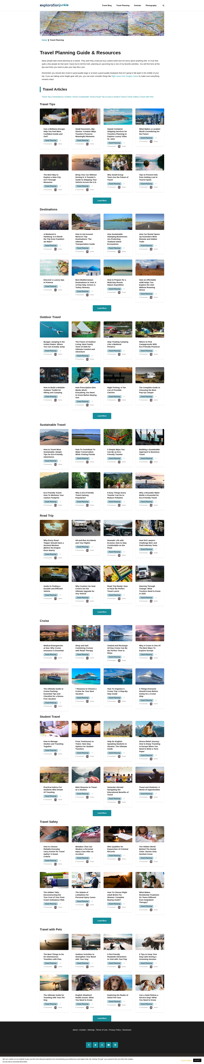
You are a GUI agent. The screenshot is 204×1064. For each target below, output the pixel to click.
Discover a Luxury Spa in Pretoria (54, 281)
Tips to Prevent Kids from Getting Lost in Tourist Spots (148, 177)
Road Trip (100, 97)
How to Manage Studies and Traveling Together (53, 744)
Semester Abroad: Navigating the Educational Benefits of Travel (118, 791)
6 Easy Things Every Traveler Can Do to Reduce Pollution (116, 495)
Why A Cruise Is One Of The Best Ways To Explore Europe (149, 648)
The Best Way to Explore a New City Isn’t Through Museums (52, 178)
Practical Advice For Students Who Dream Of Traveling (53, 789)
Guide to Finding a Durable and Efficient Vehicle (53, 588)
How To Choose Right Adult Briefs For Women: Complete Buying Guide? (117, 896)
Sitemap (90, 1030)
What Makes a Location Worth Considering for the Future (149, 131)
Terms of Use (101, 1030)
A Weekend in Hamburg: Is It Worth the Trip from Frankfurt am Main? (54, 238)
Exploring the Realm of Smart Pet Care (117, 996)
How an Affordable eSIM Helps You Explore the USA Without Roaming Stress (147, 285)
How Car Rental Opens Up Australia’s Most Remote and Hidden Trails (149, 238)
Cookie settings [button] (186, 1060)
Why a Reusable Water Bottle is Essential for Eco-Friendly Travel (149, 495)
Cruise (109, 97)
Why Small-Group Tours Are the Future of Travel (117, 177)
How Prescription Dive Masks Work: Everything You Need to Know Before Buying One (86, 393)
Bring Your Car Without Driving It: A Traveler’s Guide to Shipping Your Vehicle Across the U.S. (86, 178)
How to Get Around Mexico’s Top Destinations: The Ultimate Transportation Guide (85, 239)
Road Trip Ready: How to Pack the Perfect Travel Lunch (117, 588)
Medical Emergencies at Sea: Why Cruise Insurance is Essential (54, 648)
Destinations (58, 97)
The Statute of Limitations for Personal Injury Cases (85, 894)
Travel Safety (132, 97)
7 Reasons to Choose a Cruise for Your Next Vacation (85, 691)
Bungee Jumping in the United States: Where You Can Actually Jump (54, 344)
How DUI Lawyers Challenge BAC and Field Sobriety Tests (148, 542)
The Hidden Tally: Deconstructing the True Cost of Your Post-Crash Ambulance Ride (54, 896)
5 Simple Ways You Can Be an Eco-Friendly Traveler (116, 452)
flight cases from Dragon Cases (125, 76)
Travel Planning (50, 140)
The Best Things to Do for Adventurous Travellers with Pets (54, 956)
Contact (82, 1030)
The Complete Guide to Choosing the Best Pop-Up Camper (149, 390)
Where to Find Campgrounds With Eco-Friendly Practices (149, 344)
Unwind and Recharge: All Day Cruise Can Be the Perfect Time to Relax (117, 649)
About (75, 1030)
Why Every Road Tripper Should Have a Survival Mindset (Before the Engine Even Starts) (54, 545)
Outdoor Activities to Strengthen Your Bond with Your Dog (85, 956)
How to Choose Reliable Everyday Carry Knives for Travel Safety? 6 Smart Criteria (54, 852)
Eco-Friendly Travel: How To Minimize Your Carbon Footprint (54, 495)
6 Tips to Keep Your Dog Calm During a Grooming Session (148, 956)
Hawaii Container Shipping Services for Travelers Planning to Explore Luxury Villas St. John (117, 134)
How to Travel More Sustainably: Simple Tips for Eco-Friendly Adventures (53, 453)
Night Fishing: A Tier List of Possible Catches (116, 390)
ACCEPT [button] (197, 1060)
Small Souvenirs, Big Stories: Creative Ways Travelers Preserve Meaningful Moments (85, 133)
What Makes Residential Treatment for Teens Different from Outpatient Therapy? (149, 897)
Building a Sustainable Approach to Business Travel (149, 452)
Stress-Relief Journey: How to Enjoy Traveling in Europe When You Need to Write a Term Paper (149, 746)
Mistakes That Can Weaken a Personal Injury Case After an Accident (84, 850)
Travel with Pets (146, 97)
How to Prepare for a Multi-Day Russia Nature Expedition (116, 282)
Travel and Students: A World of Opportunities (149, 788)
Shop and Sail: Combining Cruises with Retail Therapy (84, 648)
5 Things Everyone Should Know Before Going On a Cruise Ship (148, 692)
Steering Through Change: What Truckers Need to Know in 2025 (149, 590)
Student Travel (119, 97)
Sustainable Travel (87, 97)
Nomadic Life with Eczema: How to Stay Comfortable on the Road (117, 544)
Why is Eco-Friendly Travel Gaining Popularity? (84, 495)
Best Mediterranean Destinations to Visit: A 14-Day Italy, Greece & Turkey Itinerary (85, 283)
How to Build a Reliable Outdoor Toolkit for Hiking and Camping (54, 390)
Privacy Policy (115, 1030)
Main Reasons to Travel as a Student (86, 788)
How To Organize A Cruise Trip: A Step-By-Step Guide (117, 691)
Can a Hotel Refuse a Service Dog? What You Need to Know (148, 997)
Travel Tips (46, 97)
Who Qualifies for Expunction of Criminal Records (117, 849)
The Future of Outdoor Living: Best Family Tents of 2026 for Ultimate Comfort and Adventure (85, 347)
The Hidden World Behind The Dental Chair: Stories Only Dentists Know (148, 850)
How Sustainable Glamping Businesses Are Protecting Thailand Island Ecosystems (117, 239)
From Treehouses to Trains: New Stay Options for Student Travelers (84, 745)
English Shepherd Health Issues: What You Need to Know (84, 997)
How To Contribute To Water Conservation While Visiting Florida (85, 452)
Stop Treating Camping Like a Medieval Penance (117, 344)
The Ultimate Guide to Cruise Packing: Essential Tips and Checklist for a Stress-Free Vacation (54, 694)
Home (44, 40)
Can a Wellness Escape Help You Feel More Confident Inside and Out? (54, 133)
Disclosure (126, 1030)
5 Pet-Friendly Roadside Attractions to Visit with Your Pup (117, 956)
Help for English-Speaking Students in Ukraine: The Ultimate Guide (117, 745)
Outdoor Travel (71, 97)
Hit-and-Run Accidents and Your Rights (85, 541)
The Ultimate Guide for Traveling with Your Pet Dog (54, 997)
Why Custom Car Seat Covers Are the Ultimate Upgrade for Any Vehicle (85, 590)
